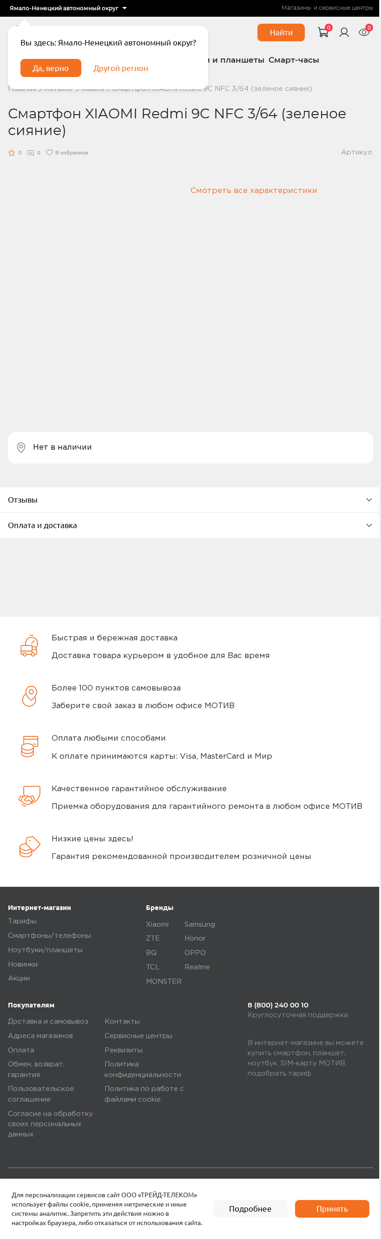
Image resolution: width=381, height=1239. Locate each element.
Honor (195, 939)
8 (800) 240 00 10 (278, 1005)
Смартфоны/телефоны (49, 936)
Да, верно (51, 68)
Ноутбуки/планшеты (45, 950)
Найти (281, 32)
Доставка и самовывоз (48, 1022)
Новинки (23, 965)
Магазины (296, 8)
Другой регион (120, 68)
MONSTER (164, 982)
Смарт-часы (294, 60)
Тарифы (22, 921)
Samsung (199, 925)
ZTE (153, 939)
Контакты (122, 1022)
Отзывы (23, 499)
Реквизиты (124, 1050)
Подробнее (250, 1208)
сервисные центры (346, 8)
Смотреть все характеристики (253, 190)
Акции (19, 978)
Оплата (21, 1050)
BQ (151, 953)
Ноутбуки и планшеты (216, 60)
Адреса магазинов (40, 1036)
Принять (332, 1208)
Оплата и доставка (42, 525)
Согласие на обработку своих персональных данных (50, 1124)
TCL (153, 967)
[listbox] (68, 8)
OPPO (195, 953)
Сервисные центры (138, 1036)
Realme (197, 967)
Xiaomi (157, 925)
